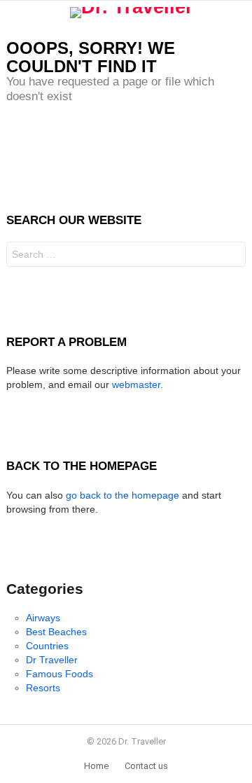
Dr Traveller (52, 659)
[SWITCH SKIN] (240, 12)
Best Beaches (56, 631)
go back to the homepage (122, 495)
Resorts (43, 687)
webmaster (136, 384)
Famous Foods (59, 673)
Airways (43, 617)
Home (96, 766)
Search (232, 256)
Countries (47, 645)
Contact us (146, 766)
